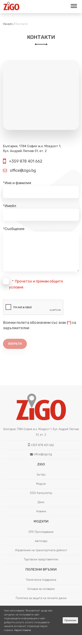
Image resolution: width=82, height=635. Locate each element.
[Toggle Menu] (74, 6)
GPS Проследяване (41, 532)
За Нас (41, 474)
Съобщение (13, 229)
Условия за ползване (41, 589)
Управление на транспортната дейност (41, 550)
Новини (41, 511)
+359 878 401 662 (25, 161)
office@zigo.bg (22, 170)
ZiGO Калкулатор (41, 493)
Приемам (70, 620)
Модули (41, 484)
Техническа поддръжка (41, 580)
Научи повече (22, 630)
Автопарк (41, 541)
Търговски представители (41, 559)
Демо (41, 502)
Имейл (9, 206)
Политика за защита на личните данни (41, 598)
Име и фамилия (17, 183)
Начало (8, 24)
